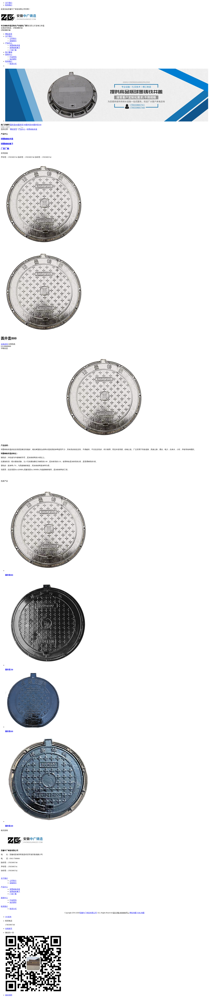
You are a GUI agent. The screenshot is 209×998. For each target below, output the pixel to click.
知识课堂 (13, 902)
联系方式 (13, 909)
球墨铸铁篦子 (7, 144)
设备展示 (13, 883)
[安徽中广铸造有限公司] (18, 24)
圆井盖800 (14, 125)
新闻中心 (4, 898)
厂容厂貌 (5, 148)
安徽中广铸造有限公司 (88, 913)
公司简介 (13, 881)
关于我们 (8, 3)
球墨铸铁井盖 (32, 129)
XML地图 (140, 913)
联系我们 (8, 5)
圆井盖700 (22, 125)
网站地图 (133, 913)
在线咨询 (4, 344)
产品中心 (21, 129)
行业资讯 (13, 900)
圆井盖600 (30, 125)
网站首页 (13, 129)
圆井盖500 (37, 125)
